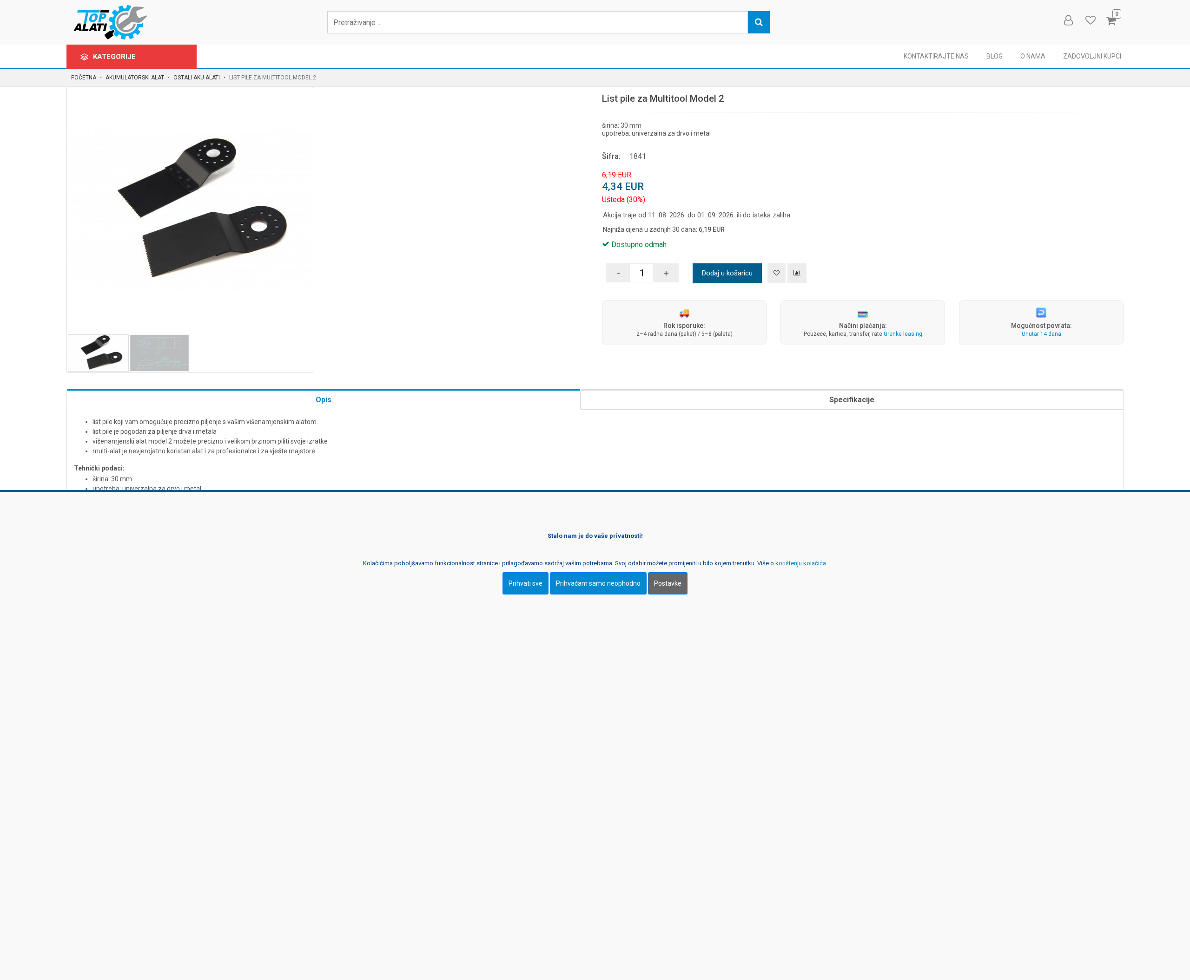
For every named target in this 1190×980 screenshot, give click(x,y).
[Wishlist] (1090, 20)
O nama (1032, 56)
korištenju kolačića (800, 563)
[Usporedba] (797, 273)
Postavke (667, 583)
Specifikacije (851, 399)
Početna (83, 77)
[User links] (1068, 20)
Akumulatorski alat (135, 77)
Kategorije (115, 56)
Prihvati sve (525, 583)
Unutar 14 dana (1041, 334)
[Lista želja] (776, 273)
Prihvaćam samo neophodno (598, 583)
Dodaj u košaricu (727, 273)
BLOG (994, 56)
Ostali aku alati (196, 77)
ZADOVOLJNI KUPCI (1092, 56)
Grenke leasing (903, 334)
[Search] (759, 22)
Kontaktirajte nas (936, 56)
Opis (323, 399)
